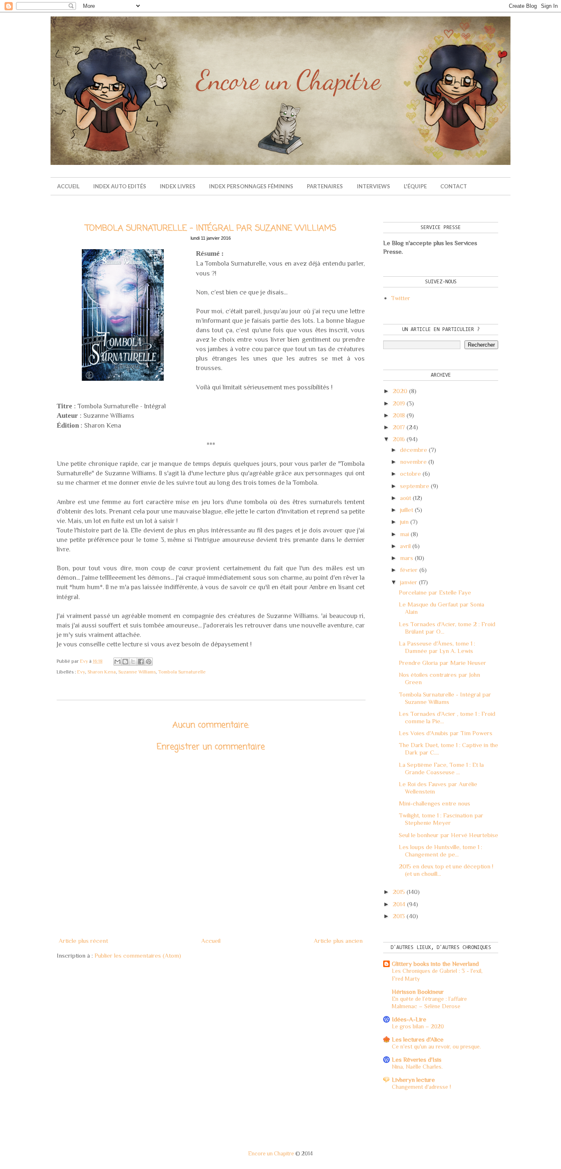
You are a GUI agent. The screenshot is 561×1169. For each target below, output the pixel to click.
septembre (414, 485)
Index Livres (177, 186)
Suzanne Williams (137, 672)
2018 (399, 415)
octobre (410, 473)
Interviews (373, 186)
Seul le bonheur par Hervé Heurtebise (448, 834)
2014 (399, 903)
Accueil (68, 186)
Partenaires (325, 186)
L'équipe (415, 186)
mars (406, 557)
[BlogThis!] (125, 661)
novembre (413, 461)
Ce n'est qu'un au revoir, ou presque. (436, 1046)
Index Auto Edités (119, 186)
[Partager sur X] (133, 661)
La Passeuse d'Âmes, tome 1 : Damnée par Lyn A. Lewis (437, 647)
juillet (406, 509)
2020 (400, 390)
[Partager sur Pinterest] (149, 661)
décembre (413, 449)
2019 (399, 403)
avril (405, 545)
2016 (399, 438)
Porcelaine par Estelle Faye (435, 592)
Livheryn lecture (413, 1079)
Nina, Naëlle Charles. (417, 1066)
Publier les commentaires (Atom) (137, 955)
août (405, 497)
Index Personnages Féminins (251, 186)
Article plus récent (83, 940)
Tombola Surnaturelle (182, 672)
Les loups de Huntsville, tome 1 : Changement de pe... (440, 850)
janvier (408, 582)
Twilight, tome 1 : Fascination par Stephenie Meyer (441, 819)
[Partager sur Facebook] (141, 661)
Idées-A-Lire (409, 1019)
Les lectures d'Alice (418, 1039)
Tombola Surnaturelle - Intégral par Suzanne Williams (445, 698)
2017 (399, 427)
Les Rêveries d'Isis (416, 1059)
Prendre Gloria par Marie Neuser (442, 662)
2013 (399, 915)
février (409, 569)
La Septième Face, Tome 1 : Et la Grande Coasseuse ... (441, 768)
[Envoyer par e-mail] (117, 661)
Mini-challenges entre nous (434, 803)
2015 (399, 891)
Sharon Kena (101, 672)
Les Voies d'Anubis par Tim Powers (445, 732)
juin (404, 521)
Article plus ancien (338, 940)
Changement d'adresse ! (421, 1086)
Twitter (400, 297)
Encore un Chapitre (271, 1153)
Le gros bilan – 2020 (418, 1026)
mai (404, 533)
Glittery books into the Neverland (435, 963)
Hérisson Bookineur (418, 991)
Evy (81, 672)
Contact (453, 186)
